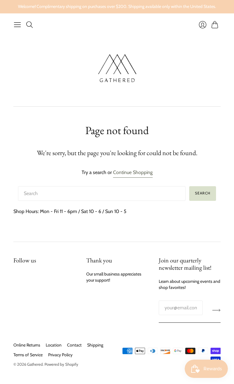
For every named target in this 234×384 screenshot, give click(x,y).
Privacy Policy (60, 354)
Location (54, 345)
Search (202, 193)
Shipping (95, 345)
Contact (74, 345)
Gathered (35, 364)
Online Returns (26, 345)
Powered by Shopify (61, 364)
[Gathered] (117, 68)
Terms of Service (28, 354)
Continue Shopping (133, 172)
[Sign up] (216, 310)
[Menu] (17, 24)
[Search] (29, 24)
